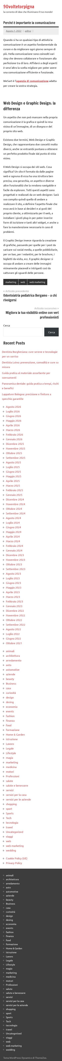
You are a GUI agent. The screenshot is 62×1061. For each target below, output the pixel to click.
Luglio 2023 (13, 578)
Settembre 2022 (15, 624)
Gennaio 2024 (14, 550)
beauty (10, 678)
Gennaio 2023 (14, 606)
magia (9, 757)
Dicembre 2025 (15, 443)
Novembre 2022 (15, 615)
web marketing (37, 281)
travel (9, 827)
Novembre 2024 (15, 504)
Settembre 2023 (15, 568)
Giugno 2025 (13, 471)
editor (28, 30)
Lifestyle (11, 753)
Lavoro (10, 743)
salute (9, 780)
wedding (11, 850)
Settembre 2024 (15, 513)
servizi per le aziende (18, 799)
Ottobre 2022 (14, 619)
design (10, 697)
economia (11, 706)
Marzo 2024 (13, 541)
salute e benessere (17, 785)
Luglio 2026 (13, 411)
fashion (10, 715)
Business (11, 683)
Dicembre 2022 (15, 610)
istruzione (12, 739)
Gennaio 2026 (14, 439)
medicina (11, 766)
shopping (11, 804)
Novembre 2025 (15, 448)
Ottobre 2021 (14, 643)
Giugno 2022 (13, 638)
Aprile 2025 (13, 480)
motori (10, 771)
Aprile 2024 (13, 536)
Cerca (6, 325)
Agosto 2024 (13, 517)
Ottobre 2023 (14, 564)
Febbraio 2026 (14, 434)
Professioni (12, 776)
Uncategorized (14, 831)
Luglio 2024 (13, 522)
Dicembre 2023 (15, 555)
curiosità (11, 692)
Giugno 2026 (13, 416)
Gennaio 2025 (14, 494)
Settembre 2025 (15, 457)
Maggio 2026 (13, 420)
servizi (10, 790)
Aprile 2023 (13, 592)
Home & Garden (15, 734)
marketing (10, 281)
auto (8, 664)
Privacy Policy (14, 862)
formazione (13, 729)
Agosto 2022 (13, 629)
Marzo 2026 (13, 429)
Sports (10, 813)
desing (10, 702)
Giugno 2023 (13, 582)
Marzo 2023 (13, 596)
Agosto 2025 (13, 462)
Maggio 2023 (13, 587)
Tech (8, 817)
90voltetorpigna (18, 6)
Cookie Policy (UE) (16, 858)
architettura (13, 655)
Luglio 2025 (13, 467)
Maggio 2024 (13, 531)
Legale (10, 748)
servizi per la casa (16, 794)
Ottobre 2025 (14, 453)
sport (9, 808)
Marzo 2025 (13, 485)
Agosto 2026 (13, 406)
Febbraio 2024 (14, 545)
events (10, 711)
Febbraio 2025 (14, 490)
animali (10, 651)
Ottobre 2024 (14, 508)
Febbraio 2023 (14, 601)
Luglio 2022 (13, 633)
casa (8, 688)
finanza (10, 720)
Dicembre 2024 (15, 499)
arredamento (13, 660)
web (23, 281)
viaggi (9, 836)
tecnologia (12, 822)
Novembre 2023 (15, 559)
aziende (10, 674)
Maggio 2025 (13, 476)
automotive (13, 669)
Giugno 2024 (13, 527)
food (8, 725)
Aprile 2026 (13, 425)
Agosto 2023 (13, 573)
